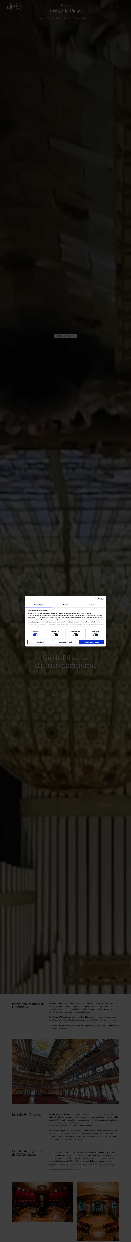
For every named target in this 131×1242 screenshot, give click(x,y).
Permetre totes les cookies (91, 642)
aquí (62, 626)
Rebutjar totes (39, 642)
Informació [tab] (92, 604)
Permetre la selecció (65, 642)
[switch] (55, 634)
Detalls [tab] (65, 604)
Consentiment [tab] (38, 604)
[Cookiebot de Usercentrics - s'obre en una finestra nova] (96, 599)
